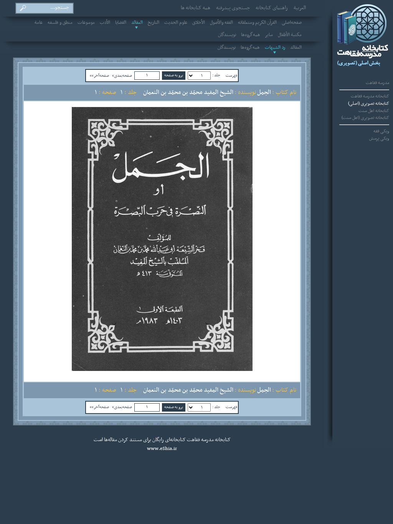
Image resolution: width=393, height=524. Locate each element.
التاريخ (153, 22)
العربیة (300, 8)
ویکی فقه (381, 131)
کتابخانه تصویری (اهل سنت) (365, 118)
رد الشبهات (275, 47)
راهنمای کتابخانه (272, 8)
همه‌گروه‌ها (250, 35)
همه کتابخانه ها (195, 8)
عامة (39, 22)
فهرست (231, 75)
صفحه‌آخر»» (99, 75)
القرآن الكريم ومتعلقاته (257, 22)
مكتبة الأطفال (290, 35)
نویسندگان (227, 35)
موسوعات (86, 22)
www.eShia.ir (162, 449)
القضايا (120, 22)
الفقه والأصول (221, 22)
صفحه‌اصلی (292, 22)
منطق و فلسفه (60, 22)
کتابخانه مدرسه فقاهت (370, 96)
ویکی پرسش (379, 138)
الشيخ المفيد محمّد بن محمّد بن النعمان (188, 92)
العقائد (137, 22)
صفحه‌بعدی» (122, 75)
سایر (269, 35)
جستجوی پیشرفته (233, 8)
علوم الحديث (175, 22)
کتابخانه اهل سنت (373, 111)
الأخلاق (198, 22)
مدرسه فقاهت (377, 83)
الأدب (105, 22)
